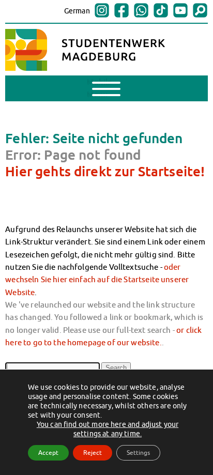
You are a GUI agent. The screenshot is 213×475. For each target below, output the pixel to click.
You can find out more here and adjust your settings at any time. (107, 429)
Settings (138, 452)
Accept (48, 452)
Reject (92, 452)
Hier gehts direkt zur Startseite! (105, 171)
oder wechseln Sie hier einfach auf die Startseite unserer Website (97, 279)
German (77, 11)
